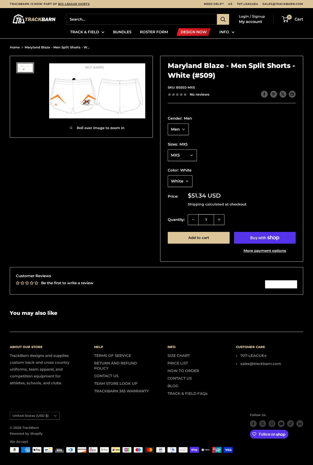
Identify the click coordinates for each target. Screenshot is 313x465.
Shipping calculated (206, 204)
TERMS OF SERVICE (112, 355)
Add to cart (198, 237)
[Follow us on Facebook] (253, 423)
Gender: (180, 118)
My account (250, 21)
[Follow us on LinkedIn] (299, 423)
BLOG (173, 386)
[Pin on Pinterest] (273, 94)
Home (15, 47)
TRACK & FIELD (84, 32)
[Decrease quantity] (193, 220)
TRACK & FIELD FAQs (188, 393)
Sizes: (178, 144)
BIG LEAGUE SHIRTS (74, 4)
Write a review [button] (281, 284)
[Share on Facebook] (264, 94)
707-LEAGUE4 (247, 4)
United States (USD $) (30, 416)
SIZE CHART (179, 355)
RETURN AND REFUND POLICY (115, 366)
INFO (224, 32)
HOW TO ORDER (183, 370)
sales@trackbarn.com (282, 4)
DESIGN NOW (194, 32)
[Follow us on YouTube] (281, 423)
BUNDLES (122, 32)
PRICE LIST (178, 363)
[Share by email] (292, 94)
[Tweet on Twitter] (282, 94)
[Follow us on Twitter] (262, 423)
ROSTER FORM (154, 32)
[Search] (223, 19)
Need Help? (214, 4)
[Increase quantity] (219, 220)
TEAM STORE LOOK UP (115, 383)
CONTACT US (106, 376)
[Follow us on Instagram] (271, 423)
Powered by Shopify (26, 433)
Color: (179, 170)
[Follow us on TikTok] (290, 423)
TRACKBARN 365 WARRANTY (121, 391)
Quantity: (176, 219)
